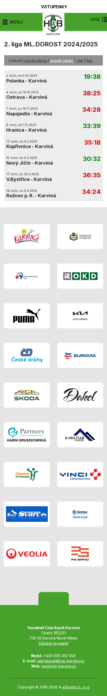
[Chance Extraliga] (27, 474)
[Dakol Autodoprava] (80, 395)
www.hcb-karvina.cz (59, 666)
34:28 (91, 109)
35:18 (92, 142)
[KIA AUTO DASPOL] (80, 315)
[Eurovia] (80, 355)
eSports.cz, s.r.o (76, 687)
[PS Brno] (80, 553)
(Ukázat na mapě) (53, 643)
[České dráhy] (27, 355)
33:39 (92, 126)
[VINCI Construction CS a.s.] (80, 474)
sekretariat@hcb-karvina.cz (60, 661)
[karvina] (27, 236)
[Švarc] (27, 514)
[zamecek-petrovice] (80, 236)
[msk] (27, 276)
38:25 (92, 93)
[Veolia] (27, 553)
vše (80, 60)
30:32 (92, 159)
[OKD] (80, 276)
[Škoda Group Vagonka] (80, 514)
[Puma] (27, 315)
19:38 (92, 76)
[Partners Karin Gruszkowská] (27, 434)
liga (89, 60)
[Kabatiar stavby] (80, 434)
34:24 (91, 191)
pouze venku (61, 60)
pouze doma (36, 60)
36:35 (92, 175)
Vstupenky (54, 6)
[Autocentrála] (27, 395)
